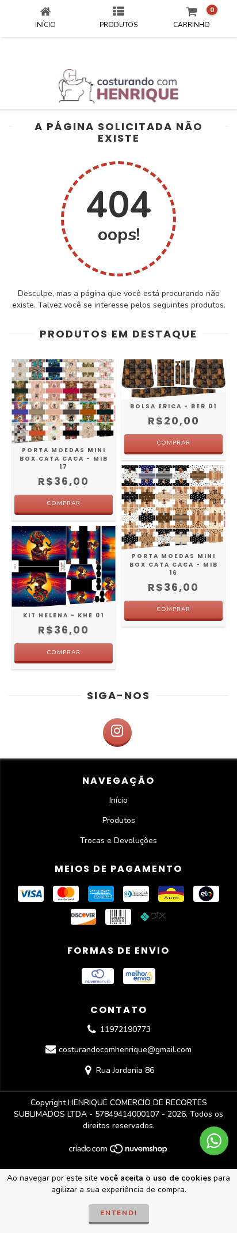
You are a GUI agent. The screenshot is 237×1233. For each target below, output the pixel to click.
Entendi (118, 1212)
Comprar (64, 503)
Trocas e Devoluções (118, 840)
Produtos (118, 820)
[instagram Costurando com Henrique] (117, 732)
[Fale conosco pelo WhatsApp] (214, 1140)
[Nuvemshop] (118, 1152)
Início (118, 800)
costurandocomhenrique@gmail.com (125, 1050)
